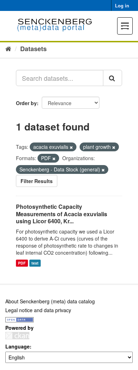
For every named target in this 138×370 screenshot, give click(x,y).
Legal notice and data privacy (38, 310)
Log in (122, 5)
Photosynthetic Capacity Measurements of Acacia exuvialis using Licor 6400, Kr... (61, 213)
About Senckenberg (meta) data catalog (50, 301)
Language (17, 346)
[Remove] (71, 147)
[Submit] (112, 78)
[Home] (8, 48)
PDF (21, 263)
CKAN (17, 335)
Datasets (33, 48)
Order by (26, 103)
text (35, 263)
